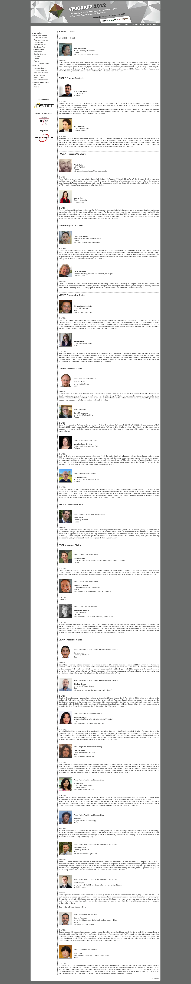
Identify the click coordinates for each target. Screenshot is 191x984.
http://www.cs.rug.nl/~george (84, 924)
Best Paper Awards (40, 47)
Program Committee (41, 40)
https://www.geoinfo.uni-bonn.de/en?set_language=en (93, 616)
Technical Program (40, 38)
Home (119, 25)
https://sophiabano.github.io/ (84, 790)
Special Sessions (40, 54)
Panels (36, 61)
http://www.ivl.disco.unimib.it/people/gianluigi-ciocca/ (93, 690)
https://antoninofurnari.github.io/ (85, 854)
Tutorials (37, 56)
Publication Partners (41, 80)
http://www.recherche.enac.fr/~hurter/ (87, 243)
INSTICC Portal (152, 25)
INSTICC (156, 978)
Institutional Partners (41, 73)
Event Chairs (38, 42)
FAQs (142, 25)
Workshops (38, 52)
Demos (36, 59)
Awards (36, 87)
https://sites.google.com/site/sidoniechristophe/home (92, 591)
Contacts (134, 25)
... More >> (122, 71)
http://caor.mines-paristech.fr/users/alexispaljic (90, 171)
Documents (35, 29)
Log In (126, 25)
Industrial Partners (40, 70)
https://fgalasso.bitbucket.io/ (84, 756)
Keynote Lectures (40, 45)
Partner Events (39, 77)
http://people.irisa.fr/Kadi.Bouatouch (87, 55)
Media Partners (39, 75)
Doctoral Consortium (41, 63)
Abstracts (37, 84)
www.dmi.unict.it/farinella (83, 312)
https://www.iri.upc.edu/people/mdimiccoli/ (89, 723)
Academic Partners (40, 68)
